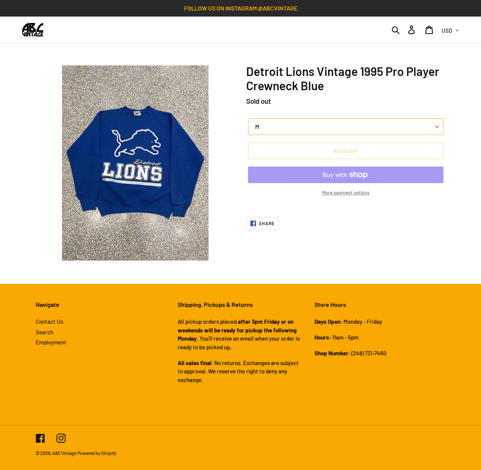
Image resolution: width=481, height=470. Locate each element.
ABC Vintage (64, 453)
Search (44, 332)
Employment (51, 342)
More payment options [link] (345, 193)
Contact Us (49, 321)
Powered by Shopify (96, 453)
